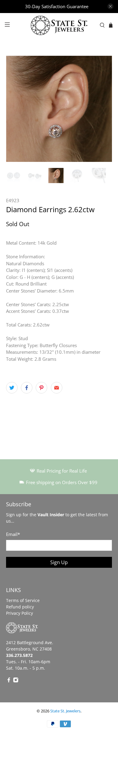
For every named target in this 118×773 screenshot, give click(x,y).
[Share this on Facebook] (26, 387)
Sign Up (59, 562)
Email (13, 534)
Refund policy (20, 607)
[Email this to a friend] (56, 387)
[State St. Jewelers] (59, 25)
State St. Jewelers (65, 711)
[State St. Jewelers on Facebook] (8, 681)
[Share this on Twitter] (12, 387)
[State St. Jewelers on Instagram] (15, 681)
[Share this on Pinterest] (41, 387)
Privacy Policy (19, 613)
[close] (110, 6)
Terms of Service (23, 600)
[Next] (102, 108)
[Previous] (15, 108)
